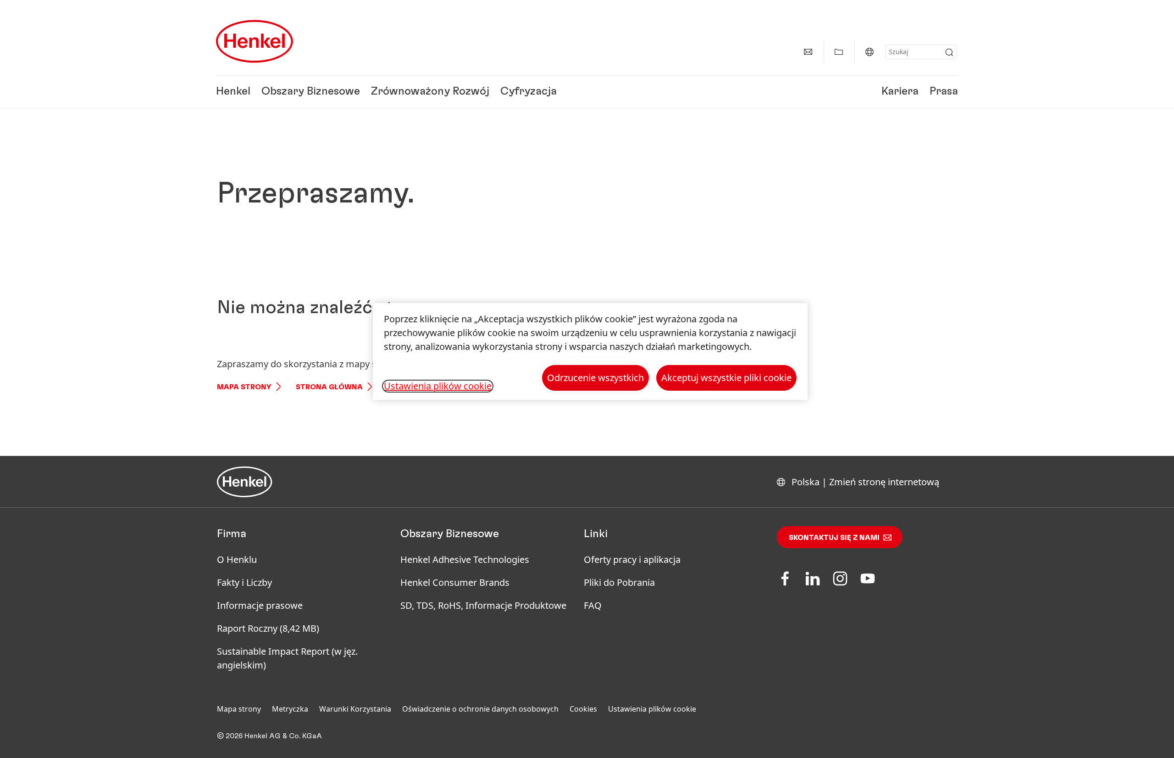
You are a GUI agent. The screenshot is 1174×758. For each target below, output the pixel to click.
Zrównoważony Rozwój (430, 92)
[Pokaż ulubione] (839, 52)
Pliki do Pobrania (619, 582)
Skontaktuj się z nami (834, 537)
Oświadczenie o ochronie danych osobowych (480, 709)
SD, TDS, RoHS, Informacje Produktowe (483, 605)
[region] (590, 351)
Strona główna (329, 387)
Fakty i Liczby (244, 582)
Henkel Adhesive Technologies (464, 559)
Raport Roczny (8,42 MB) (268, 628)
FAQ (593, 605)
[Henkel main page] (254, 41)
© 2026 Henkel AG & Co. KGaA (269, 736)
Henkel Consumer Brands (454, 582)
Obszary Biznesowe (310, 92)
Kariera (900, 92)
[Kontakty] (808, 52)
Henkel (233, 92)
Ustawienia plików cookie (652, 709)
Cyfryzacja (528, 92)
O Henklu (237, 559)
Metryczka (290, 709)
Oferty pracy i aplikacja (632, 559)
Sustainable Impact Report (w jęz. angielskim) (287, 658)
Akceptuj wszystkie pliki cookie (726, 377)
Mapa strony (244, 387)
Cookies (583, 709)
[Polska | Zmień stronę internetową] (869, 52)
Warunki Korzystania (355, 709)
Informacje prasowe (260, 605)
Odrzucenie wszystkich (595, 377)
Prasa (944, 92)
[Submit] (949, 52)
